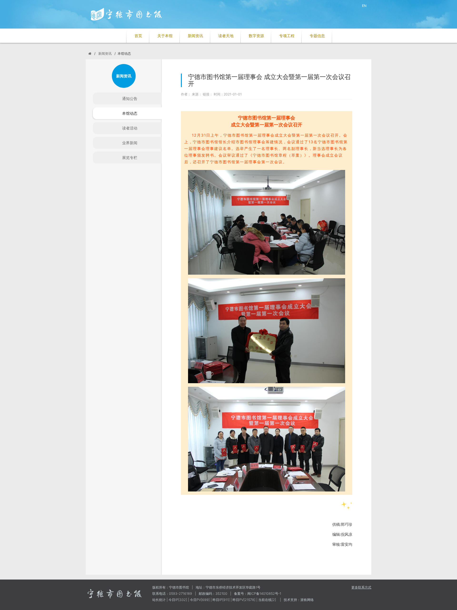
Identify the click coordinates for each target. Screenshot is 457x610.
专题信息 (317, 35)
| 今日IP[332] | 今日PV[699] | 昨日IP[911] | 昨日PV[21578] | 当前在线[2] (221, 600)
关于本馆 (165, 35)
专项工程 (286, 35)
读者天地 (225, 35)
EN (364, 6)
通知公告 (129, 98)
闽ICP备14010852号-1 (264, 593)
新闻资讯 (195, 35)
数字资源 (256, 35)
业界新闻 (129, 142)
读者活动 (129, 128)
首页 (138, 35)
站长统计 (159, 600)
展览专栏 (129, 157)
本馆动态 (129, 113)
